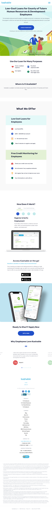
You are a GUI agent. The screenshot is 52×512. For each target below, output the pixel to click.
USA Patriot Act (26, 425)
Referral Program (26, 431)
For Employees (26, 401)
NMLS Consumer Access (26, 429)
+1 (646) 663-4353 (26, 443)
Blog (26, 413)
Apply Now (26, 333)
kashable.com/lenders (37, 472)
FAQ (26, 435)
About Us (26, 415)
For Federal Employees (26, 403)
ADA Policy (26, 427)
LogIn (26, 382)
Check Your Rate (26, 27)
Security (26, 433)
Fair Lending (26, 423)
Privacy (26, 419)
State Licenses (26, 417)
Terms (26, 421)
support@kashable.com (26, 441)
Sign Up (26, 384)
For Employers (26, 407)
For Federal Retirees (26, 405)
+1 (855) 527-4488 (24, 445)
